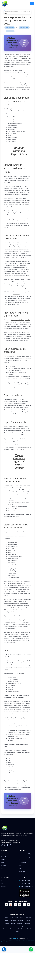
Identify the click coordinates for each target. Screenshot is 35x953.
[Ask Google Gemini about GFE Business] (15, 904)
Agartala (23, 926)
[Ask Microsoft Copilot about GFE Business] (24, 904)
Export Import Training (25, 854)
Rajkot (6, 920)
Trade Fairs (22, 871)
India (2, 881)
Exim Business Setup (24, 857)
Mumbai (6, 917)
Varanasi (5, 926)
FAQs (2, 868)
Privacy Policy (17, 940)
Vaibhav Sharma (24, 27)
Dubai (2, 883)
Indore (28, 920)
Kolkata (7, 923)
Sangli (17, 928)
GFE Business (14, 938)
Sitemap (3, 865)
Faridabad (19, 923)
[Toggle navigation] (32, 3)
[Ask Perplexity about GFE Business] (19, 904)
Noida (17, 926)
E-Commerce (22, 862)
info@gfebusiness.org (27, 886)
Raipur (23, 928)
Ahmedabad (29, 917)
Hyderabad (21, 920)
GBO (20, 865)
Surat (16, 917)
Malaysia (3, 886)
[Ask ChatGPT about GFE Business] (6, 904)
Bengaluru (29, 928)
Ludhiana (11, 928)
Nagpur (30, 926)
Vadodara (13, 920)
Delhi (11, 917)
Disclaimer (24, 940)
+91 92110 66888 (25, 881)
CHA (20, 868)
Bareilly (13, 923)
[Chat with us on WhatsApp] (31, 949)
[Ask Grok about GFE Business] (28, 904)
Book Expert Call (24, 43)
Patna (17, 931)
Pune (21, 917)
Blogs (2, 862)
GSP (20, 859)
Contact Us (4, 859)
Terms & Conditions (7, 940)
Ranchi (11, 926)
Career (3, 854)
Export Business (10, 27)
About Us (3, 857)
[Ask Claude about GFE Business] (10, 904)
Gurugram (27, 923)
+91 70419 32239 (25, 883)
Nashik (4, 928)
